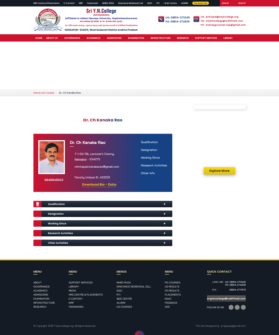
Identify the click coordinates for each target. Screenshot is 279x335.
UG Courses (124, 306)
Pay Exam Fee (200, 3)
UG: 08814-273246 (177, 17)
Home (38, 38)
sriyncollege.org (64, 326)
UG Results (172, 286)
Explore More (219, 170)
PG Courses (172, 282)
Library (227, 38)
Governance (72, 38)
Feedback (171, 302)
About (37, 282)
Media (39, 45)
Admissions (114, 38)
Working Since (150, 157)
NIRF (81, 3)
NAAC (168, 298)
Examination (136, 38)
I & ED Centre (170, 3)
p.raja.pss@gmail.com (233, 326)
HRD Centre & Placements (46, 3)
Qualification (149, 142)
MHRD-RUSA (108, 3)
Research (183, 38)
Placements (173, 294)
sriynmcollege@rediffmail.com (226, 298)
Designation (149, 150)
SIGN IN (225, 3)
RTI (158, 3)
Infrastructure (160, 38)
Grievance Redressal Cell (130, 3)
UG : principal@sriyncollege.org (219, 17)
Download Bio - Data (99, 184)
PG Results (172, 290)
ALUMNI (184, 3)
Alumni (121, 302)
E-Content (69, 3)
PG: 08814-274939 (177, 21)
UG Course (47, 92)
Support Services (206, 38)
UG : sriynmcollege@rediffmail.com (222, 21)
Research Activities (154, 165)
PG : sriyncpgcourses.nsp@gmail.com (223, 25)
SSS (167, 306)
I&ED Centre (124, 298)
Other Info (148, 173)
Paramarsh (92, 3)
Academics (93, 38)
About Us (52, 38)
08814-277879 (237, 289)
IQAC (149, 3)
